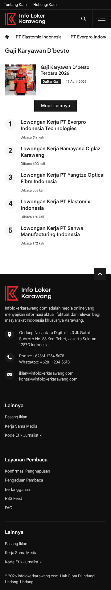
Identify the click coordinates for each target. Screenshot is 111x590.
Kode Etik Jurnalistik (23, 435)
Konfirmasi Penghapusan (27, 471)
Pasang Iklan (16, 417)
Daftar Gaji (51, 81)
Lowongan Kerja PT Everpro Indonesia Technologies (53, 125)
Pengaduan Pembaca (24, 480)
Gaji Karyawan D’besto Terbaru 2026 (65, 70)
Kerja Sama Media (21, 426)
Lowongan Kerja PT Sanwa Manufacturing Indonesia (52, 231)
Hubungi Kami (45, 4)
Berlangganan (17, 489)
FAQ (8, 507)
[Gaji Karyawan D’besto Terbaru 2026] (20, 94)
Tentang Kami (15, 4)
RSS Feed (13, 498)
